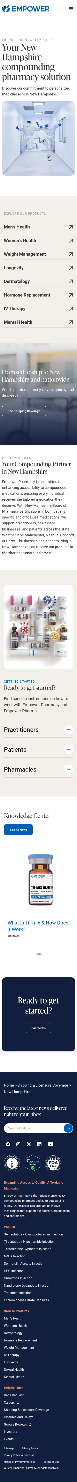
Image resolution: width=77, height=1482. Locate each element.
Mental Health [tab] (18, 322)
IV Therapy (12, 1355)
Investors (10, 1431)
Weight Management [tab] (25, 254)
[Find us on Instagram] (18, 1145)
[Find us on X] (28, 1145)
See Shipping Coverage (24, 411)
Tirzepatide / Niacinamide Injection (29, 1241)
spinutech (14, 935)
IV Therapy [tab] (14, 308)
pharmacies (16, 1216)
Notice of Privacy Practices (19, 1462)
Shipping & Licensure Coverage (42, 1085)
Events (9, 1439)
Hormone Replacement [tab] (27, 295)
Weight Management (19, 1347)
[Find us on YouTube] (50, 1145)
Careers (11, 1402)
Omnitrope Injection (18, 1278)
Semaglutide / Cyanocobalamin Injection (33, 1234)
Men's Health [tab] (17, 227)
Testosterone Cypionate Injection (27, 1249)
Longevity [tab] (14, 268)
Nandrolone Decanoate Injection (27, 1285)
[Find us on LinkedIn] (39, 1145)
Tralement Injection (18, 1292)
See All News (18, 830)
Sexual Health (14, 1369)
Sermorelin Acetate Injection (24, 1263)
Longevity (11, 1362)
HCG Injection (14, 1271)
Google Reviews (16, 1424)
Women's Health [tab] (20, 240)
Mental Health (14, 1377)
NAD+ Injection (14, 1256)
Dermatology (13, 1333)
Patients (15, 749)
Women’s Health (15, 1325)
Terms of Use (51, 1462)
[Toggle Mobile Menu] (71, 8)
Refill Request (14, 1395)
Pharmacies (20, 769)
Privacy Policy (30, 1448)
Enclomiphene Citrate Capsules (26, 1300)
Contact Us (38, 1028)
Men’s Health (13, 1318)
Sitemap (9, 1448)
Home (9, 1085)
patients (47, 1211)
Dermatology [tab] (17, 281)
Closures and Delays (18, 1417)
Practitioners (21, 729)
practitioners (61, 1211)
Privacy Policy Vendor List (19, 1455)
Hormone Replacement (20, 1340)
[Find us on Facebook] (8, 1145)
